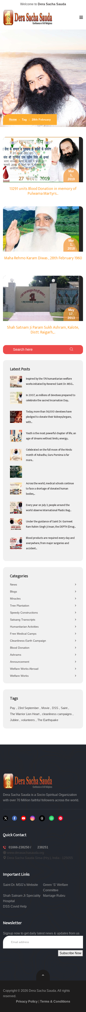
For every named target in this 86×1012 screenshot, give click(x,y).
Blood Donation (19, 647)
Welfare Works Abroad (24, 668)
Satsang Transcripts (22, 619)
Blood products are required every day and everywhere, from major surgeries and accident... (50, 543)
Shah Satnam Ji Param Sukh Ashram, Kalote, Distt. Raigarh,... (43, 330)
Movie (45, 708)
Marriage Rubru (54, 895)
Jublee (14, 720)
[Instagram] (32, 818)
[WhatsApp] (51, 818)
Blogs (13, 591)
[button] (81, 17)
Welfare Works (19, 675)
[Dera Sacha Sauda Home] (28, 17)
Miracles (15, 598)
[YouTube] (23, 818)
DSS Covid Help (15, 906)
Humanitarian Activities (24, 626)
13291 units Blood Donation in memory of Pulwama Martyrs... (43, 191)
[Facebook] (14, 818)
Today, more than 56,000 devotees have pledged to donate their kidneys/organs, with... (49, 416)
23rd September (29, 708)
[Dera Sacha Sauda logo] (28, 780)
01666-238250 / (20, 847)
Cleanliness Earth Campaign (28, 640)
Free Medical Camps (23, 633)
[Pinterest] (60, 818)
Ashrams (15, 654)
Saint (64, 708)
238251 (42, 847)
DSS (55, 708)
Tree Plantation (19, 605)
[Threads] (42, 818)
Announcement (19, 661)
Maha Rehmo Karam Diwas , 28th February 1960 (43, 258)
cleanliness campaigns (57, 714)
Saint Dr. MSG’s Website (20, 884)
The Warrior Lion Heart (25, 714)
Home (13, 119)
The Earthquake (47, 720)
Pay (13, 708)
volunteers (28, 720)
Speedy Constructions (24, 612)
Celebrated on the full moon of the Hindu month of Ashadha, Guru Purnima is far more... (49, 454)
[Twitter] (5, 818)
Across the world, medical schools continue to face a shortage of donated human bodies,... (50, 488)
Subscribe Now (70, 953)
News (13, 584)
